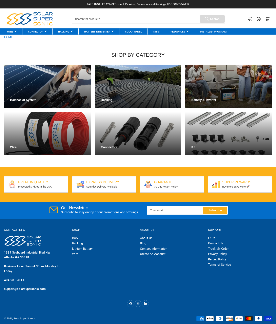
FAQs (211, 238)
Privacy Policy (217, 254)
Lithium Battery (82, 249)
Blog (143, 243)
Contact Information (153, 249)
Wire (10, 31)
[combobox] (148, 19)
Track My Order (218, 249)
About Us (146, 238)
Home (8, 37)
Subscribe (215, 210)
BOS (75, 238)
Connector (35, 31)
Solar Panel (133, 31)
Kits (156, 31)
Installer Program (213, 31)
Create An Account (152, 254)
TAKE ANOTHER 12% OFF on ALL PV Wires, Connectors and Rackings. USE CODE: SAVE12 (138, 4)
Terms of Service (219, 264)
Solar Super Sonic (24, 318)
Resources (178, 31)
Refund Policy (217, 259)
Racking (63, 31)
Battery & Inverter (97, 31)
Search (214, 19)
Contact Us (215, 243)
